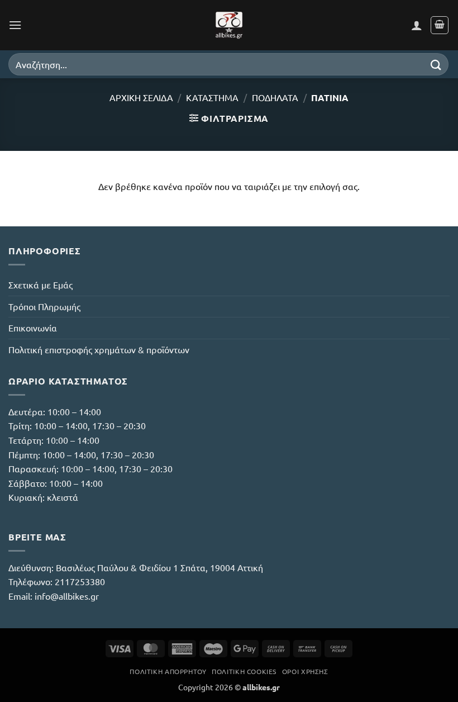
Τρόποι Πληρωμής (44, 306)
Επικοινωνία (32, 327)
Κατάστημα (212, 97)
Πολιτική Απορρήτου (168, 671)
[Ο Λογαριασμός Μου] (416, 25)
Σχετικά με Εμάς (40, 284)
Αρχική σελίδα (141, 97)
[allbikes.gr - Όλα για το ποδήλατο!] (229, 25)
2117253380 (80, 581)
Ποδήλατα (275, 97)
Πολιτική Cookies (244, 671)
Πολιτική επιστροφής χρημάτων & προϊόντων (98, 349)
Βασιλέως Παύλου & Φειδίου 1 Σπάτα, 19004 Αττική (159, 567)
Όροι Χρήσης (305, 671)
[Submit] (436, 64)
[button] (15, 25)
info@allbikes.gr (67, 595)
